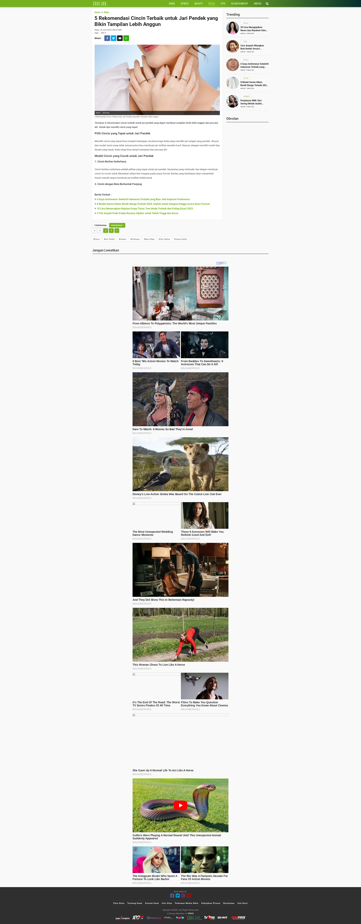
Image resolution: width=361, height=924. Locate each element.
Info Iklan (167, 903)
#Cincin (96, 238)
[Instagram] (183, 895)
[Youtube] (189, 895)
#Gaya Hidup (149, 238)
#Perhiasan (135, 238)
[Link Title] (100, 3)
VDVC (191, 913)
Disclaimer (229, 903)
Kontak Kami (152, 903)
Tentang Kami (134, 903)
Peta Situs (119, 903)
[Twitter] (178, 895)
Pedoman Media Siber (187, 903)
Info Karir (242, 903)
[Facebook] (172, 895)
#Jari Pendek (109, 238)
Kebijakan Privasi (210, 903)
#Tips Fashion (164, 238)
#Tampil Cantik (180, 238)
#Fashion (122, 238)
